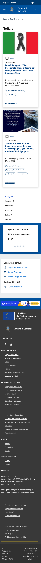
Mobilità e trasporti (12, 404)
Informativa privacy (12, 530)
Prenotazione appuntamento (15, 505)
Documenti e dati (11, 376)
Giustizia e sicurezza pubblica (16, 418)
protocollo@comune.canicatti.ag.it (19, 489)
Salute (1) (8, 215)
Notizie (12, 58)
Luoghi (7, 460)
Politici (7, 368)
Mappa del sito (7, 558)
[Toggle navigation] (4, 9)
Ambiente (8, 425)
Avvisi (7, 450)
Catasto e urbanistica (13, 401)
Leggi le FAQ (9, 512)
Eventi (7, 464)
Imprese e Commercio (13, 397)
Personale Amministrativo (14, 372)
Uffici (7, 361)
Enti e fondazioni (11, 365)
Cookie (4, 556)
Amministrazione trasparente (16, 526)
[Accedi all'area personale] (32, 2)
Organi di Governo (11, 354)
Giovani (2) (9, 210)
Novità (12, 19)
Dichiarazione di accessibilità (15, 537)
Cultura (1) (9, 205)
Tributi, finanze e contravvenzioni (17, 422)
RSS (3, 548)
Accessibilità (6, 551)
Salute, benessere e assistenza (16, 429)
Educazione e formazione (14, 415)
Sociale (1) (9, 219)
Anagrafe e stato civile (13, 386)
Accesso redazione (33, 557)
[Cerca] (36, 9)
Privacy (5, 553)
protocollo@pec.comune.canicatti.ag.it (19, 492)
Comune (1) (9, 201)
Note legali (9, 533)
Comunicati (9, 447)
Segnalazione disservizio (14, 508)
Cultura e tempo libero (13, 390)
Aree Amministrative (13, 358)
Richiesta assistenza (12, 515)
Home (5, 19)
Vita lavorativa (10, 393)
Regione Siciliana (9, 2)
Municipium (27, 556)
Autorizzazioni (10, 432)
